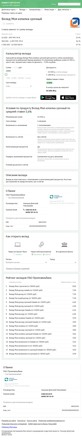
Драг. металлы (63, 10)
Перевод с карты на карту (12, 13)
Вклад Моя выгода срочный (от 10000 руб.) (27, 330)
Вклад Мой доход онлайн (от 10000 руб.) (26, 290)
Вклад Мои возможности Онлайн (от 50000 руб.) (29, 342)
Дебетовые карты (9, 10)
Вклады (22, 10)
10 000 (14, 78)
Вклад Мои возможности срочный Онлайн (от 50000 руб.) (32, 350)
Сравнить (10, 24)
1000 (8, 78)
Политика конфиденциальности (51, 421)
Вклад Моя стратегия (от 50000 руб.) (24, 286)
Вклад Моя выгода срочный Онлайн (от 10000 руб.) (30, 322)
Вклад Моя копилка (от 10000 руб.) (23, 326)
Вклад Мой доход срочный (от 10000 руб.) (26, 306)
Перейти (19, 254)
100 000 (21, 78)
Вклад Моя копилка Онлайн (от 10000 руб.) (26, 318)
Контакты (21, 421)
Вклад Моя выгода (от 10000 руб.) (23, 314)
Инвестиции (49, 10)
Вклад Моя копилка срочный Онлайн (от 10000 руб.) (30, 334)
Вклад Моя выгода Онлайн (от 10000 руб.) (26, 310)
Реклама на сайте (9, 421)
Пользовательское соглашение (14, 424)
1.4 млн (28, 78)
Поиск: (54, 4)
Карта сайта (32, 421)
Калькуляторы (35, 10)
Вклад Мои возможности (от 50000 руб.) (25, 346)
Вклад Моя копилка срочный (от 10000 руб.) (27, 338)
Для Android (38, 254)
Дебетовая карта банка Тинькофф (42, 424)
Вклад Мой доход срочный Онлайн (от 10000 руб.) (29, 302)
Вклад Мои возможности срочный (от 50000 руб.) (29, 354)
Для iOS (48, 254)
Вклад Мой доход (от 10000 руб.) (23, 294)
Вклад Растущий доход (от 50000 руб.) (25, 298)
